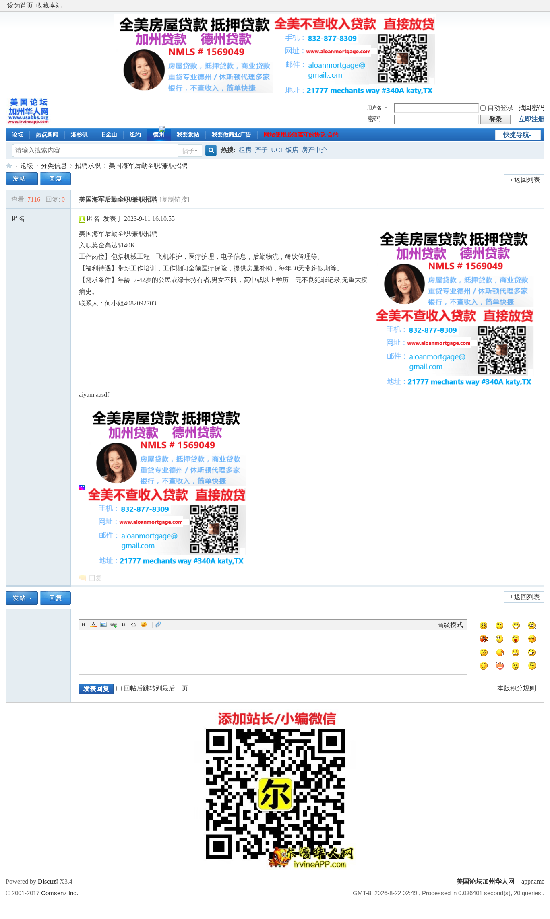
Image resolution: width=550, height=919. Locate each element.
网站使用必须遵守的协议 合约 (301, 135)
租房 (245, 149)
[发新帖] (22, 178)
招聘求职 (88, 165)
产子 (261, 149)
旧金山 (108, 135)
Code (134, 624)
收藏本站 (49, 5)
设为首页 (20, 5)
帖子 (188, 150)
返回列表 (527, 179)
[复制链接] (174, 199)
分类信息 (54, 165)
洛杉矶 (79, 135)
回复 (95, 578)
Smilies (144, 624)
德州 (158, 135)
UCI (276, 149)
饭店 (291, 149)
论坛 (17, 135)
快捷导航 (516, 134)
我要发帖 (188, 135)
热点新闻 (47, 135)
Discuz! (48, 881)
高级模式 (450, 624)
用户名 (374, 108)
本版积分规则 (516, 688)
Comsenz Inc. (59, 893)
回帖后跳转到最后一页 (156, 688)
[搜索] (209, 150)
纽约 (135, 135)
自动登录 (500, 107)
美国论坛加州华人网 (9, 165)
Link (114, 624)
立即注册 (531, 118)
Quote (124, 624)
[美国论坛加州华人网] (29, 122)
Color (93, 624)
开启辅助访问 (542, 5)
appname (532, 881)
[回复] (55, 178)
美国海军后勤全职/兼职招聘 (148, 165)
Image (103, 624)
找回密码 (531, 107)
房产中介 (314, 149)
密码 (374, 118)
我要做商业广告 (231, 135)
